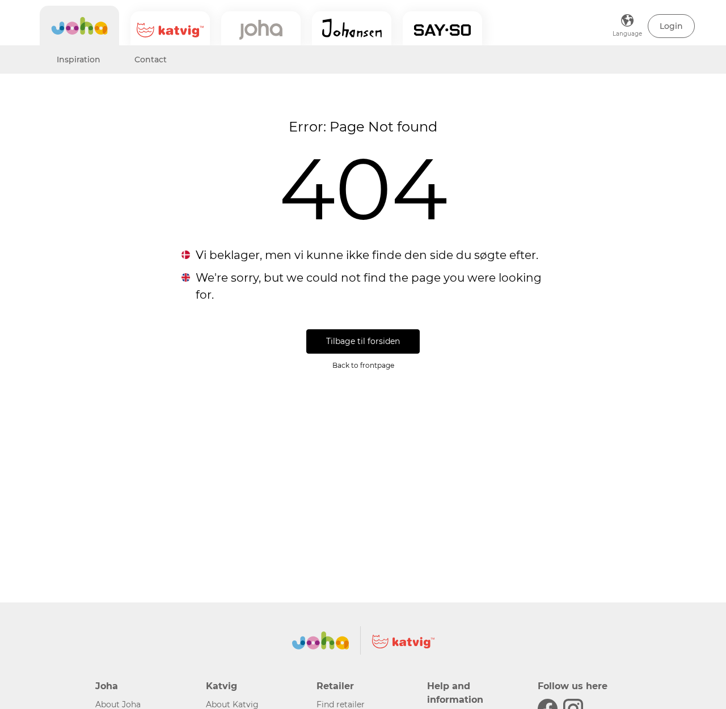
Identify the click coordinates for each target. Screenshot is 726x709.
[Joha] (79, 25)
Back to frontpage (363, 365)
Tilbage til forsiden (363, 341)
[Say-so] (442, 28)
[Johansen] (351, 28)
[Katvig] (170, 28)
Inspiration (78, 59)
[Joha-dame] (261, 28)
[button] (671, 26)
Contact (150, 59)
